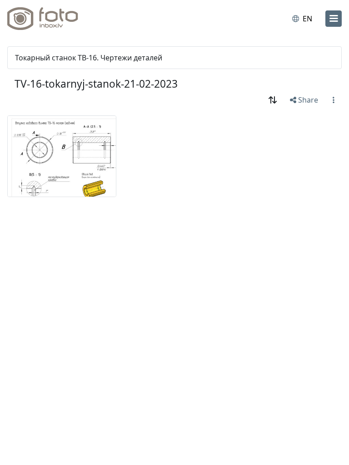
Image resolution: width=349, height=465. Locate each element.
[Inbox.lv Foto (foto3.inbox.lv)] (46, 18)
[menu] (333, 18)
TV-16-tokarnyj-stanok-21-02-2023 (96, 84)
